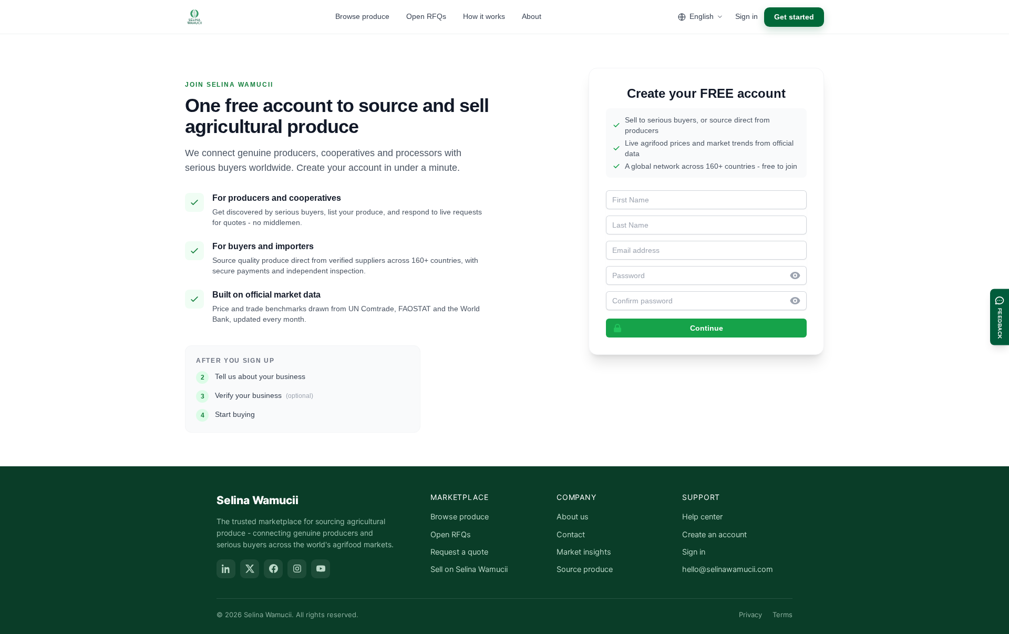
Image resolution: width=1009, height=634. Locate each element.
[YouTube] (320, 568)
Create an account (714, 534)
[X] (249, 568)
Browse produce (362, 16)
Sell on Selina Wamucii (469, 569)
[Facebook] (273, 568)
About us (573, 516)
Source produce (585, 569)
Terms (782, 614)
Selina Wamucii (257, 500)
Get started (794, 17)
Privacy (750, 614)
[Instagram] (296, 568)
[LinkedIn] (226, 568)
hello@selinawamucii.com (727, 569)
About (531, 16)
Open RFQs (426, 16)
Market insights (584, 552)
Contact (571, 534)
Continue (706, 328)
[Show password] (798, 275)
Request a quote (459, 552)
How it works (484, 16)
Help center (702, 516)
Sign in (746, 16)
